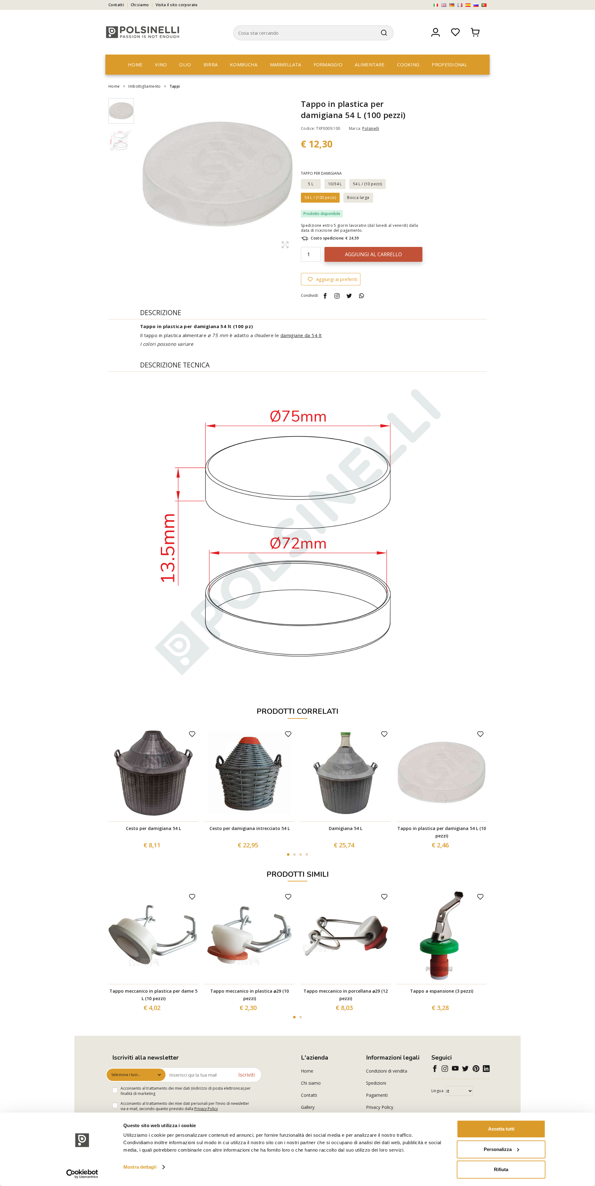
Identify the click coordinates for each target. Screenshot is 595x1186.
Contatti (116, 4)
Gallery (308, 1107)
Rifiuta (501, 1169)
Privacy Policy (206, 1108)
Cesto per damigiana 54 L (153, 828)
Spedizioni (376, 1083)
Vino (161, 64)
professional (449, 64)
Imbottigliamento (144, 86)
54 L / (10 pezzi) (367, 184)
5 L (310, 184)
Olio (185, 64)
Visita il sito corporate (177, 4)
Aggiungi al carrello (373, 254)
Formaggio (328, 64)
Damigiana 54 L (345, 828)
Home (135, 64)
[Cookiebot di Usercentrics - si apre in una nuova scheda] (82, 1174)
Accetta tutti (501, 1128)
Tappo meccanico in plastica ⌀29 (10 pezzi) (249, 994)
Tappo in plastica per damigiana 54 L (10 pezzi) (441, 832)
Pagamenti (377, 1095)
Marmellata (285, 64)
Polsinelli (370, 128)
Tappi (175, 86)
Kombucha (243, 64)
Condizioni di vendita (386, 1071)
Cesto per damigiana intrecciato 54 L (249, 828)
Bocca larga (358, 197)
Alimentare (370, 64)
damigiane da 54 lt (301, 335)
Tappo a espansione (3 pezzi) (441, 991)
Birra (211, 64)
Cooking (408, 64)
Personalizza (498, 1149)
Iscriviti (246, 1074)
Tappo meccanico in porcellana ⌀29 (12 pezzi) (345, 994)
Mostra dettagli (139, 1167)
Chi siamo (140, 4)
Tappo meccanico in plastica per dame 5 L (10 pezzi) (153, 994)
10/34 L (335, 184)
